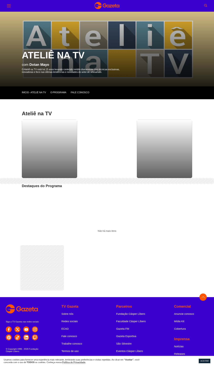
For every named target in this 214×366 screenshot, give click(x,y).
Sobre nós (67, 313)
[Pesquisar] (205, 6)
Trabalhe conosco (71, 343)
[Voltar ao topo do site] (203, 297)
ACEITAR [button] (204, 361)
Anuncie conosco (184, 313)
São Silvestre (124, 343)
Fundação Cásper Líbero (130, 313)
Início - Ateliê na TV (34, 92)
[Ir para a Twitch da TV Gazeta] (35, 337)
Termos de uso (70, 351)
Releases (179, 353)
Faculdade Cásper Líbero (131, 321)
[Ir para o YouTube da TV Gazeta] (26, 329)
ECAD (65, 328)
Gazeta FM (122, 328)
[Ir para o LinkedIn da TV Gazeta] (26, 337)
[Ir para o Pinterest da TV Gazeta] (9, 337)
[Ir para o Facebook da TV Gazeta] (9, 329)
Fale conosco (69, 336)
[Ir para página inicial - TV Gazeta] (107, 6)
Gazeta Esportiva (126, 336)
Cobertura (180, 328)
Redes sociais (69, 321)
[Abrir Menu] (9, 5)
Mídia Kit (179, 321)
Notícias (179, 346)
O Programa (58, 92)
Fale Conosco (80, 92)
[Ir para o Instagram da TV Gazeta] (35, 329)
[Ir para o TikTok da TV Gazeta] (17, 337)
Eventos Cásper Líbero (129, 351)
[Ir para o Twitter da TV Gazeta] (17, 329)
